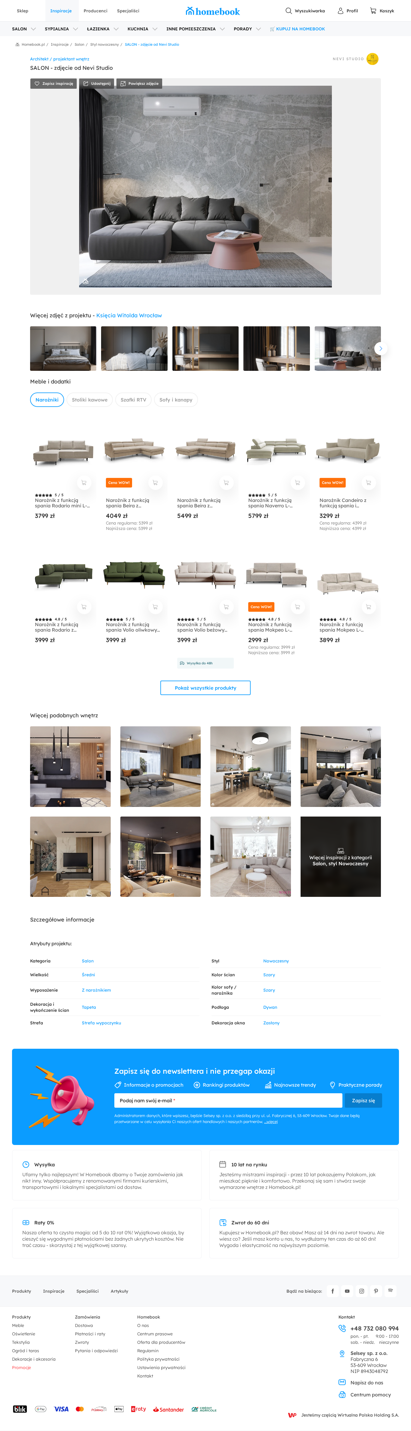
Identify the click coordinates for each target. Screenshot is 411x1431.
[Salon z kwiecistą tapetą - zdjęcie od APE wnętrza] (70, 857)
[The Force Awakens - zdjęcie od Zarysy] (160, 857)
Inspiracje (61, 11)
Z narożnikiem (96, 990)
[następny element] (381, 348)
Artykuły (119, 1291)
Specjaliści (128, 11)
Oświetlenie (23, 1334)
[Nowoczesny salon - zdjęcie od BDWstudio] (70, 766)
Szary (269, 974)
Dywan (270, 1007)
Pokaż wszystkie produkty (205, 688)
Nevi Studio (348, 59)
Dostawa (84, 1325)
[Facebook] (333, 1291)
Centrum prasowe (155, 1334)
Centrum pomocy (371, 1395)
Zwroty (82, 1342)
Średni (88, 974)
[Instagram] (362, 1291)
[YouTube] (347, 1291)
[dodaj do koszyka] (84, 482)
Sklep (22, 11)
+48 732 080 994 (375, 1328)
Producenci (95, 11)
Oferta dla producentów (161, 1342)
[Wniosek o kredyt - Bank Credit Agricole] (204, 1409)
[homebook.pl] (213, 11)
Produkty (21, 1291)
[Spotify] (391, 1291)
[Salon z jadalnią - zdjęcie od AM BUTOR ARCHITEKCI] (341, 766)
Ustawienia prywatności (161, 1367)
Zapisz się (363, 1100)
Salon (88, 961)
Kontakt (145, 1376)
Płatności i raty (90, 1334)
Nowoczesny (276, 961)
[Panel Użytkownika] (347, 11)
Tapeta (89, 1007)
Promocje (21, 1367)
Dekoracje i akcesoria (34, 1359)
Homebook (148, 1317)
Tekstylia (21, 1342)
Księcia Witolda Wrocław (129, 315)
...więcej (271, 1121)
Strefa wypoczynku (101, 1023)
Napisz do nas (367, 1383)
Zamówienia (87, 1317)
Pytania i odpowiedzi (96, 1350)
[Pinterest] (376, 1291)
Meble (18, 1325)
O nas (143, 1325)
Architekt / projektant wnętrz (59, 59)
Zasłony (271, 1023)
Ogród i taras (25, 1350)
